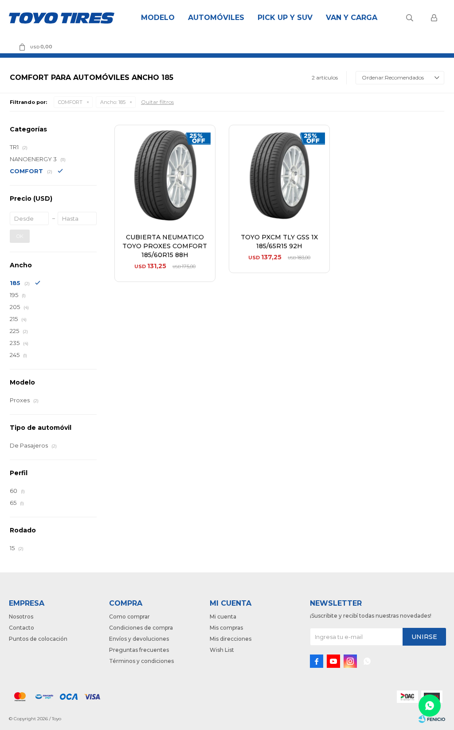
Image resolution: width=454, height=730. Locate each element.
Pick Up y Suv (285, 17)
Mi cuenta (223, 616)
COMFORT (70, 102)
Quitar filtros (157, 102)
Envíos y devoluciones (139, 638)
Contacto (21, 627)
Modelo (158, 17)
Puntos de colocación (38, 638)
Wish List (222, 650)
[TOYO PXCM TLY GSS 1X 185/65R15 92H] (279, 175)
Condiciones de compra (141, 627)
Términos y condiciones (141, 661)
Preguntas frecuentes (139, 650)
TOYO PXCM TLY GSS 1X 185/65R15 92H (279, 241)
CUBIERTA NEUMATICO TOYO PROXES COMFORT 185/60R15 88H (164, 246)
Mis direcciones (230, 638)
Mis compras (226, 627)
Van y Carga (351, 17)
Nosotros (21, 616)
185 (112, 102)
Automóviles (216, 17)
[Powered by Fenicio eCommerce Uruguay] (432, 719)
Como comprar (129, 616)
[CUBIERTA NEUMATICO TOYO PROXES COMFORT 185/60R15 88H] (164, 175)
